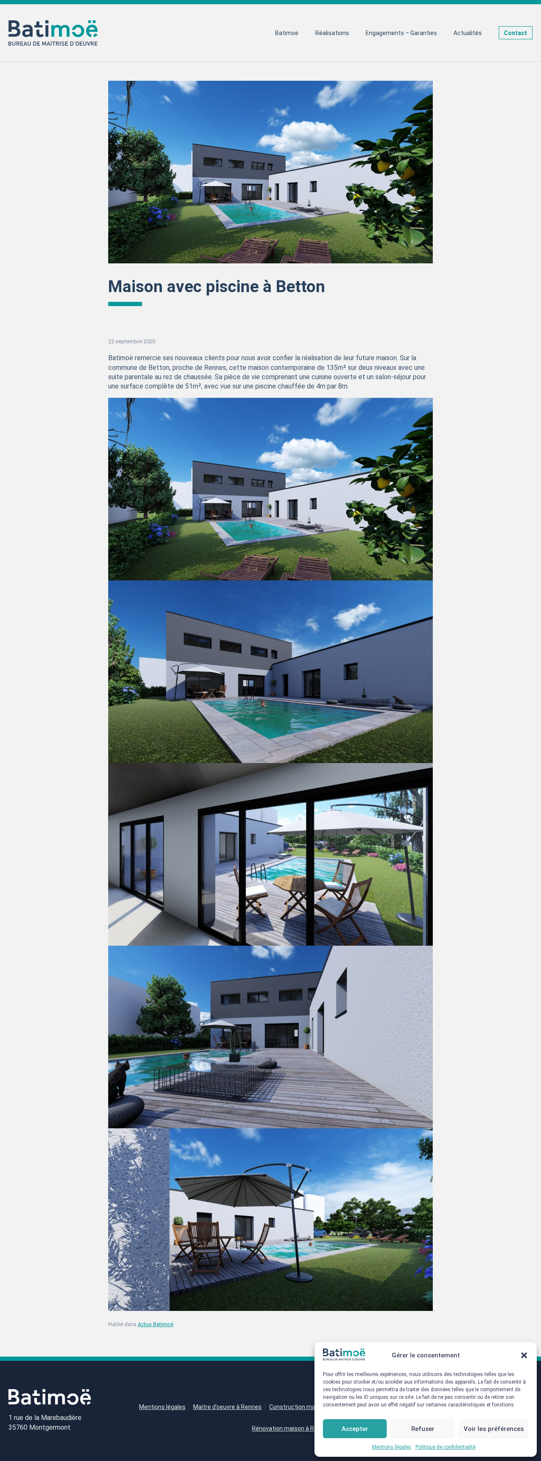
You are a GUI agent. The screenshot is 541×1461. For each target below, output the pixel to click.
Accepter (355, 1429)
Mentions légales (391, 1447)
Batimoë (286, 33)
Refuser (422, 1429)
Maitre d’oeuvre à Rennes (227, 1407)
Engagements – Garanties (401, 33)
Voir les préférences (494, 1429)
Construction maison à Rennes (311, 1407)
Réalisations (332, 33)
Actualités (468, 33)
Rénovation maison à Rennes (291, 1428)
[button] (524, 1355)
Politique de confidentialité (445, 1447)
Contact (515, 33)
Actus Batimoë (155, 1324)
